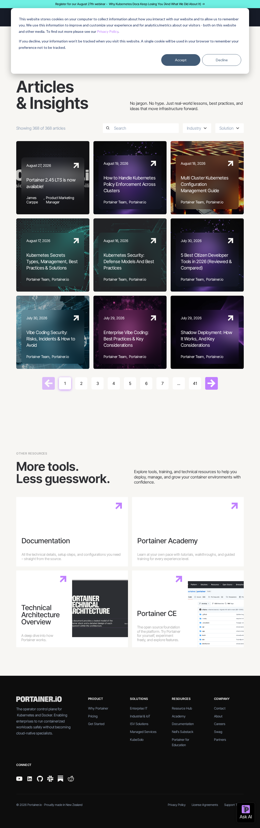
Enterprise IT (139, 708)
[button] (197, 128)
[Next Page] (211, 383)
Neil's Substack (182, 732)
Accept (181, 60)
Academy (179, 716)
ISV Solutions (139, 724)
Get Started (96, 724)
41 (195, 383)
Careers (219, 724)
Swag (218, 732)
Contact (219, 708)
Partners (220, 739)
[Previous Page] (48, 383)
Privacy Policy (107, 31)
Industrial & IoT (140, 716)
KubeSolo (136, 739)
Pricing (93, 716)
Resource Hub (182, 708)
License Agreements (205, 805)
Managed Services (143, 732)
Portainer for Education (180, 742)
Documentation (183, 724)
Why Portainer (98, 708)
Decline (222, 60)
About (218, 716)
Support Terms (234, 805)
